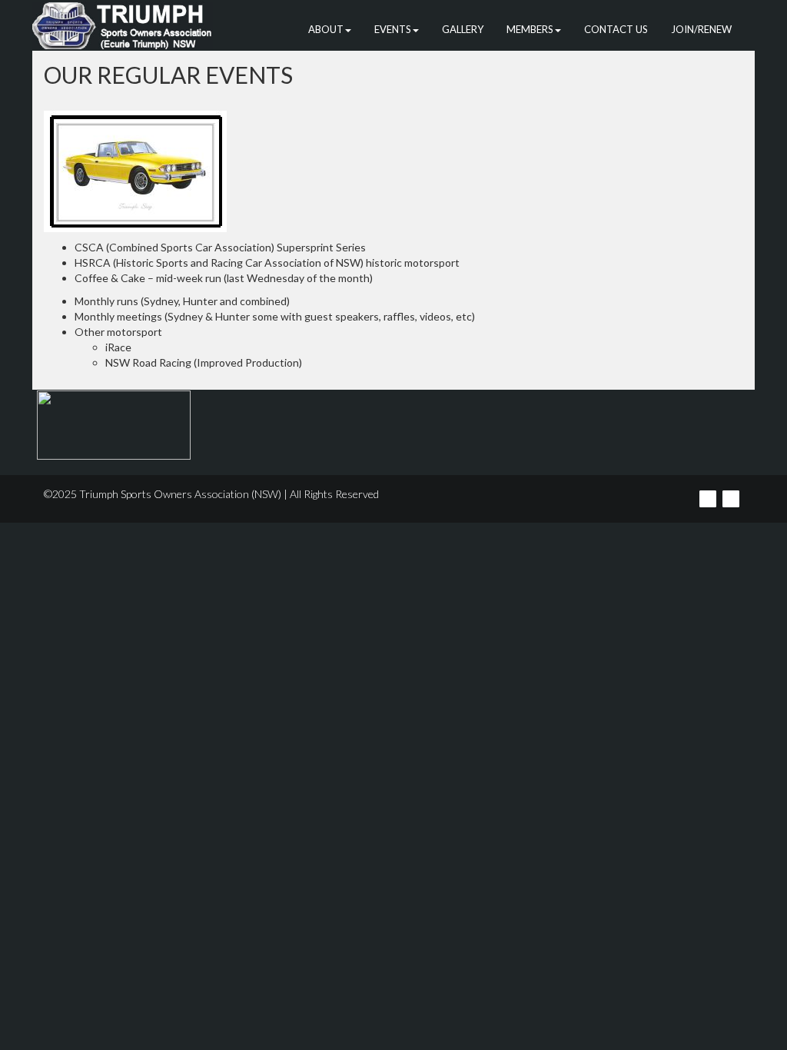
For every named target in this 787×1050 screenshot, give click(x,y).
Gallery (462, 29)
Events (392, 29)
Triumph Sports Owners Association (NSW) (180, 493)
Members (529, 29)
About (326, 29)
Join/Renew (701, 29)
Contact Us (616, 29)
